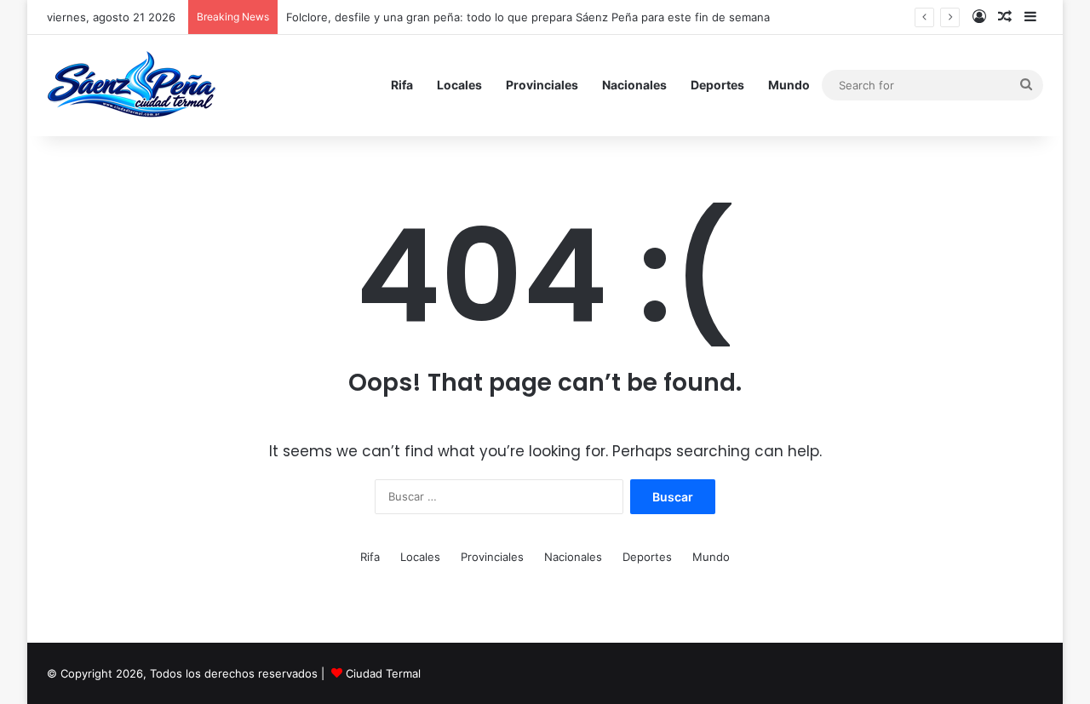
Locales (459, 84)
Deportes (717, 84)
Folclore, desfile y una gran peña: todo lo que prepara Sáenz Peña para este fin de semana (528, 17)
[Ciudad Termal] (131, 85)
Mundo (789, 84)
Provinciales (542, 84)
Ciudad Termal (383, 673)
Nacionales (634, 84)
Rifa (402, 84)
